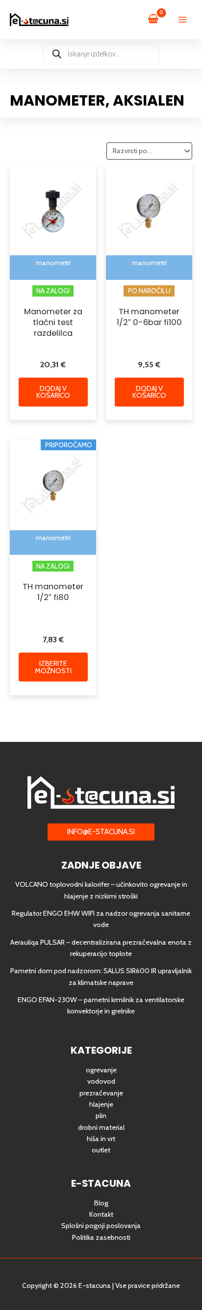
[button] (101, 832)
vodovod (101, 1081)
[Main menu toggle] (182, 19)
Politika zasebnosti (101, 1237)
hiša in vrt (101, 1138)
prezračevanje (101, 1093)
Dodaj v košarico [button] (53, 392)
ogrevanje (101, 1069)
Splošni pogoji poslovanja (101, 1225)
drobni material (101, 1127)
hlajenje (101, 1104)
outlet (101, 1150)
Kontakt (101, 1214)
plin (101, 1115)
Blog (101, 1203)
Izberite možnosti (53, 667)
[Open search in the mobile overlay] (101, 54)
